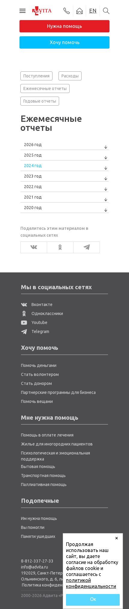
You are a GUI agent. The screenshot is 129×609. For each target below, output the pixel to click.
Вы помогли (32, 527)
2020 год (33, 207)
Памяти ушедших (38, 536)
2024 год (33, 165)
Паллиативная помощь (44, 484)
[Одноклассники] (58, 247)
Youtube (39, 322)
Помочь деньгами (38, 365)
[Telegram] (84, 247)
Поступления (36, 76)
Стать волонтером (40, 374)
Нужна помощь (64, 26)
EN (93, 11)
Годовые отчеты (39, 101)
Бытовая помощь (38, 466)
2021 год (33, 197)
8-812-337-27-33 (37, 561)
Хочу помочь (65, 42)
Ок (93, 599)
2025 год (33, 155)
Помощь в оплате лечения (47, 435)
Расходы (70, 76)
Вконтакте (41, 304)
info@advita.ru (34, 567)
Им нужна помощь (39, 518)
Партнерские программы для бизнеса (58, 392)
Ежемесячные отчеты (45, 88)
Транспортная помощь (43, 475)
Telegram (40, 331)
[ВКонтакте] (32, 247)
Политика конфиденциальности (54, 585)
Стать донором (36, 383)
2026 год (33, 144)
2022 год (33, 186)
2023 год (33, 176)
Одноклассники (47, 313)
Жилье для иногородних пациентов (57, 444)
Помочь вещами (37, 401)
